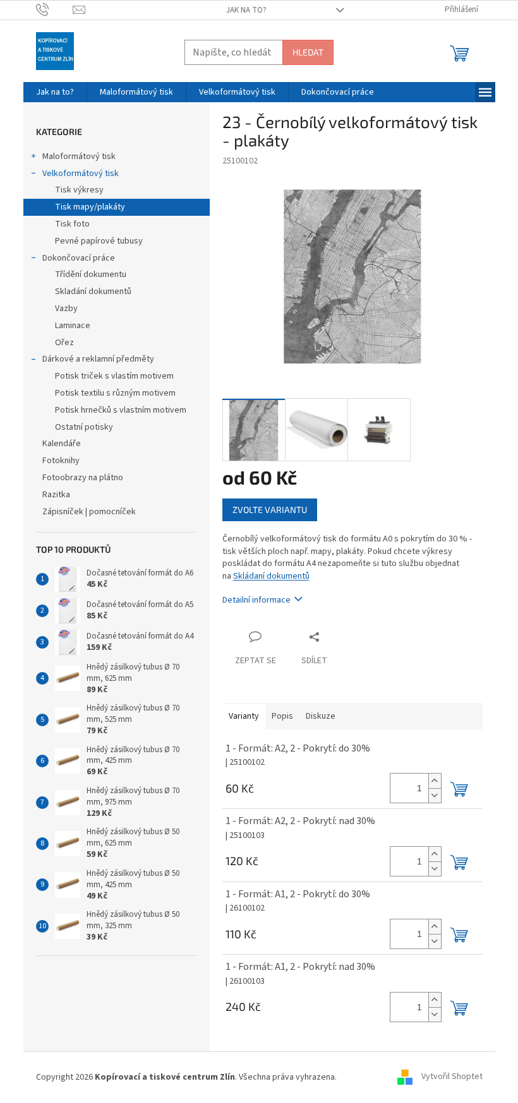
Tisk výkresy (79, 190)
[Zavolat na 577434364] (54, 9)
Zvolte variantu (269, 509)
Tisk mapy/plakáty (90, 207)
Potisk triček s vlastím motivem (114, 376)
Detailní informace (256, 600)
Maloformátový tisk (79, 156)
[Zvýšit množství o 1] (434, 781)
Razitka (56, 494)
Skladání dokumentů (93, 291)
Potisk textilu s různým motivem (115, 393)
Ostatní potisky (84, 427)
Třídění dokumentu (90, 274)
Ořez (64, 342)
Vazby (66, 308)
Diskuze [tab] (320, 716)
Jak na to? (246, 10)
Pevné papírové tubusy (99, 241)
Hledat (307, 52)
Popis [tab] (282, 716)
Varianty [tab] (244, 716)
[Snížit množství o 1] (434, 795)
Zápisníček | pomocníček (90, 511)
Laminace (72, 325)
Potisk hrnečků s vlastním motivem (120, 410)
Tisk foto (72, 224)
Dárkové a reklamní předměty (98, 359)
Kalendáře (61, 443)
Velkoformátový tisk (80, 173)
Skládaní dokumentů (271, 576)
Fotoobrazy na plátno (82, 477)
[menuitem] (55, 92)
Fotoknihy (61, 460)
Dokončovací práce (78, 258)
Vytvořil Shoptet (452, 1077)
